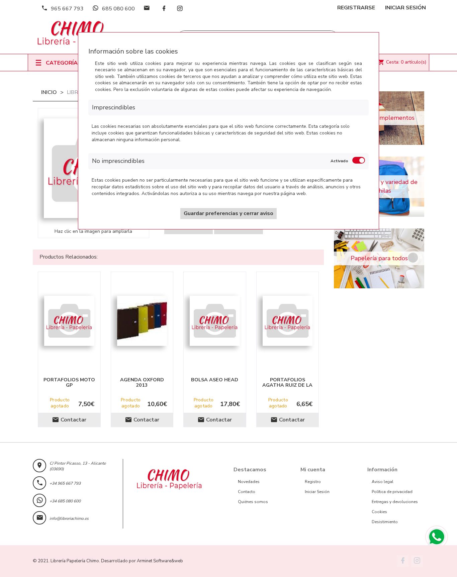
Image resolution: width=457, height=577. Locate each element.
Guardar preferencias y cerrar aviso (228, 213)
